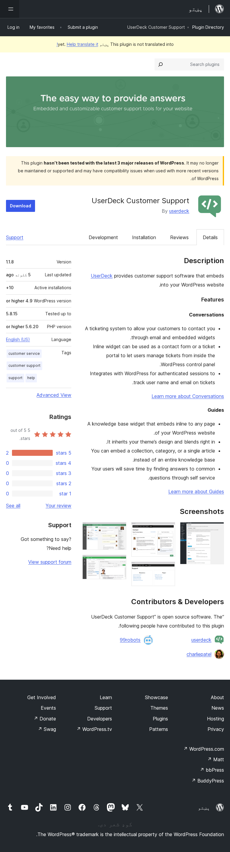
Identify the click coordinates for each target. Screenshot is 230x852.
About (217, 697)
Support (14, 237)
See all (13, 506)
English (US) (18, 339)
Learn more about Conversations (188, 396)
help (31, 378)
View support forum (49, 562)
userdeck (179, 211)
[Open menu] (9, 9)
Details (210, 237)
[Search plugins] (161, 64)
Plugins (160, 719)
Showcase (156, 697)
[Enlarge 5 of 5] (118, 563)
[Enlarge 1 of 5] (216, 530)
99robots (130, 640)
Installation (144, 237)
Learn (106, 697)
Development (103, 237)
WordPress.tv (94, 729)
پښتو (204, 808)
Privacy (216, 729)
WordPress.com (203, 749)
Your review (58, 506)
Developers (99, 719)
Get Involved (41, 697)
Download (20, 205)
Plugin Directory (208, 27)
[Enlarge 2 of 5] (167, 530)
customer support (24, 365)
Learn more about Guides (196, 491)
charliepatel (199, 654)
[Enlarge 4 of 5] (118, 530)
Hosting (215, 719)
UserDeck (102, 276)
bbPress (212, 770)
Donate (45, 719)
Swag (47, 729)
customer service (24, 353)
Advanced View (54, 395)
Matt (215, 759)
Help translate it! (77, 44)
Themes (159, 708)
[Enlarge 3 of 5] (167, 570)
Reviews (179, 237)
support (15, 378)
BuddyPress (207, 781)
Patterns (158, 729)
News (217, 708)
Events (48, 708)
